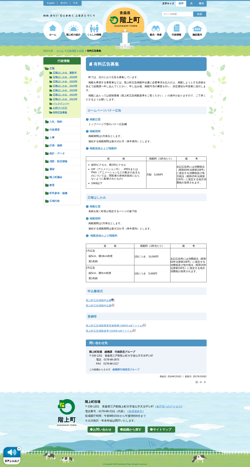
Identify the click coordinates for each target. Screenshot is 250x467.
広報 (81, 50)
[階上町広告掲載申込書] (112, 300)
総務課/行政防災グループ (126, 369)
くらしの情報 (94, 34)
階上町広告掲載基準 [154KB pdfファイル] (109, 330)
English (51, 3)
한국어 (64, 3)
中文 (75, 3)
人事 (52, 137)
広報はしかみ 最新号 (65, 72)
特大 (201, 3)
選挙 (52, 169)
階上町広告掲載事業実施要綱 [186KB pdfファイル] (114, 325)
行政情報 (176, 34)
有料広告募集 (60, 112)
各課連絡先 (135, 411)
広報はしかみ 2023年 (65, 90)
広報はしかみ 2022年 (65, 94)
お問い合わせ (102, 429)
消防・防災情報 (58, 161)
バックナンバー (61, 103)
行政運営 (54, 129)
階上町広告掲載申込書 (98, 300)
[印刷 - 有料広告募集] (197, 381)
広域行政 (54, 200)
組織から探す (132, 429)
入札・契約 (55, 121)
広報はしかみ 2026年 (65, 77)
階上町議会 (55, 177)
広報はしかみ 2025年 (65, 81)
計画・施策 (55, 145)
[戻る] (201, 381)
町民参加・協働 (58, 193)
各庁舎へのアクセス (168, 406)
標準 (181, 3)
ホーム (52, 34)
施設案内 (197, 34)
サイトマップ (162, 429)
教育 (52, 185)
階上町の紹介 (73, 34)
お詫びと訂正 (60, 108)
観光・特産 (156, 34)
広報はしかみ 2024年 (65, 86)
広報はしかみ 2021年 (65, 99)
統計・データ (57, 153)
